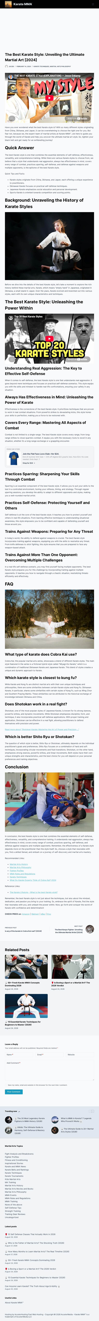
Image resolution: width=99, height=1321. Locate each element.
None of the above (13, 1204)
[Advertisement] (49, 26)
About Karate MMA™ (14, 1302)
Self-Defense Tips (13, 1208)
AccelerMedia (67, 1314)
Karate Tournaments (14, 1176)
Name (10, 1054)
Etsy (49, 914)
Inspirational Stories (14, 1163)
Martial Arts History (19, 864)
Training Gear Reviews (15, 1214)
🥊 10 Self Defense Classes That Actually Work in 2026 (30, 1234)
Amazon (26, 914)
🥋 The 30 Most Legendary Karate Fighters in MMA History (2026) (30, 1119)
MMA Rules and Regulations (22, 874)
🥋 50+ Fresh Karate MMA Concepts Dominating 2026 (30, 1260)
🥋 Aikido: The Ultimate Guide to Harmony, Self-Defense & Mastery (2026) (30, 1130)
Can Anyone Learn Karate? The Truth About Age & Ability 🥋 (32, 1286)
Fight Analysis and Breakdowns (19, 1154)
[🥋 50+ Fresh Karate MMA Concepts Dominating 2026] (26, 967)
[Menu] (93, 4)
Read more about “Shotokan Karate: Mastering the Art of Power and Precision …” (42, 729)
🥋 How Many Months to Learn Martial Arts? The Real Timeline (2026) (37, 1251)
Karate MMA (23, 4)
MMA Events (10, 1195)
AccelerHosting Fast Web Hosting (29, 1314)
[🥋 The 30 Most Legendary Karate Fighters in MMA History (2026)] (8, 1119)
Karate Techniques (41, 66)
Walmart (35, 914)
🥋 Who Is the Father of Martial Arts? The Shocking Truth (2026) (34, 1243)
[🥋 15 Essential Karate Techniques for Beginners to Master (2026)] (26, 1006)
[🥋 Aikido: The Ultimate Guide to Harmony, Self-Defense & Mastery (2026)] (8, 1130)
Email (40, 1054)
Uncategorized (11, 1217)
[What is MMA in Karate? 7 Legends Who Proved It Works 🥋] (55, 1119)
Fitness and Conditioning (16, 1160)
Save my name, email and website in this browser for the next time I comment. (37, 1085)
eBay (43, 914)
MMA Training (11, 1201)
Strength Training (13, 1211)
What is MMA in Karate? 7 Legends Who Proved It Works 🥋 (76, 1119)
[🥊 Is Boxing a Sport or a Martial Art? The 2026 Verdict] (72, 967)
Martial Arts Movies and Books (19, 1189)
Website (71, 1054)
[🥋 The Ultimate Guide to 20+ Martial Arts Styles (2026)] (55, 1130)
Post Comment (13, 1092)
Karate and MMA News (15, 1166)
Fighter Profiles (17, 870)
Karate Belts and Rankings (17, 1170)
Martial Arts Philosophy (60, 66)
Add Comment (13, 1063)
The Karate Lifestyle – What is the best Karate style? (33, 892)
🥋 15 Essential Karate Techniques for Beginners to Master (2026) (35, 1277)
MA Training (10, 1182)
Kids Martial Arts (12, 1179)
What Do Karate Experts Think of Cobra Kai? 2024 (33, 880)
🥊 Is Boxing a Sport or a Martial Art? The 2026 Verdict (30, 1269)
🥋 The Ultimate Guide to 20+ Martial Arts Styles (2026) (77, 1130)
